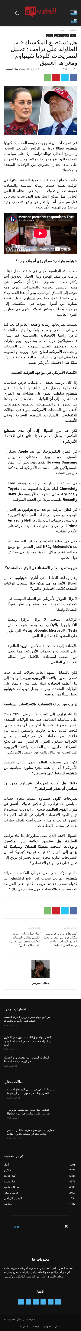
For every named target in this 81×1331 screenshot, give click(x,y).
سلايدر (49, 35)
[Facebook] (73, 77)
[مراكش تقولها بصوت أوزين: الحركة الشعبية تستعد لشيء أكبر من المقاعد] (66, 1023)
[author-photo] (40, 977)
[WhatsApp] (47, 77)
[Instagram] (43, 1302)
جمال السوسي (11, 69)
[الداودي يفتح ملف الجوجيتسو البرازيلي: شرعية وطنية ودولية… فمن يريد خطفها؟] (66, 1115)
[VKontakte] (21, 1302)
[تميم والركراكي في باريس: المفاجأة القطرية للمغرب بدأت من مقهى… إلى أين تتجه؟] (66, 1095)
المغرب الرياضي (61, 35)
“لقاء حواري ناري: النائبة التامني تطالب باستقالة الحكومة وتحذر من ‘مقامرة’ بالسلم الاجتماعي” (24, 939)
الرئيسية (73, 29)
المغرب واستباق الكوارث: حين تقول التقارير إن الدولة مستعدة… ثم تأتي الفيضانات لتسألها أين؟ (27, 1041)
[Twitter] (65, 77)
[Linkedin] (36, 1302)
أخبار (63, 29)
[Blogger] (58, 1302)
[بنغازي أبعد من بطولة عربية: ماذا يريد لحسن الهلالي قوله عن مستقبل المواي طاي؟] (66, 1136)
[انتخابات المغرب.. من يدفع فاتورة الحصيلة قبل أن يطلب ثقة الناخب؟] (66, 1063)
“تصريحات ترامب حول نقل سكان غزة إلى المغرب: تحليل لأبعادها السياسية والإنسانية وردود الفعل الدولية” (60, 939)
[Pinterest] (56, 77)
